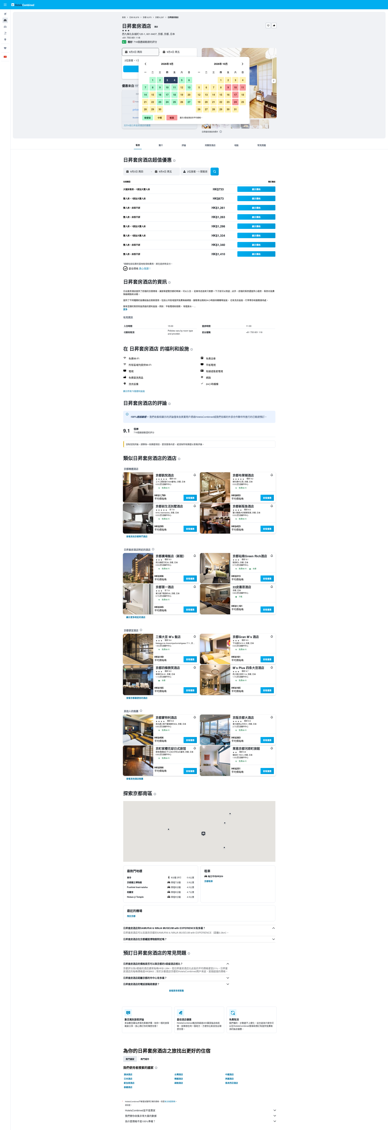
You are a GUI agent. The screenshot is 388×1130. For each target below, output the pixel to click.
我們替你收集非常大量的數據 (141, 1116)
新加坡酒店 (129, 1082)
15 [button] (152, 94)
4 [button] (174, 80)
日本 (131, 17)
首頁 (124, 17)
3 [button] (167, 80)
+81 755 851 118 (131, 37)
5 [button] (181, 80)
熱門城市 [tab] (145, 1058)
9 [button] (160, 87)
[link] (137, 536)
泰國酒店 (128, 1087)
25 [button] (174, 102)
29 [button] (152, 109)
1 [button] (152, 80)
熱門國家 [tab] (130, 1058)
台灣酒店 (178, 1074)
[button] (5, 4)
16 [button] (160, 94)
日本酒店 (128, 1078)
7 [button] (145, 87)
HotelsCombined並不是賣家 (140, 1110)
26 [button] (181, 102)
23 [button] (160, 102)
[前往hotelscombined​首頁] (23, 4)
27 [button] (189, 102)
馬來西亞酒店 (231, 1082)
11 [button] (174, 87)
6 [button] (189, 80)
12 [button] (181, 87)
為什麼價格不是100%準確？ (140, 1121)
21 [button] (145, 102)
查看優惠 (190, 497)
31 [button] (235, 109)
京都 (144, 17)
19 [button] (181, 94)
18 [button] (174, 94)
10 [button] (167, 87)
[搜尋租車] (5, 27)
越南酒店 (178, 1082)
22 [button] (152, 102)
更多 (125, 309)
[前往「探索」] (5, 39)
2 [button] (160, 80)
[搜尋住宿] (5, 20)
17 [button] (167, 94)
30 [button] (160, 109)
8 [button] (152, 87)
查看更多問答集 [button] (176, 990)
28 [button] (145, 109)
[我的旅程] (5, 48)
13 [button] (189, 87)
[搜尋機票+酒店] (5, 33)
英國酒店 (229, 1078)
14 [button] (145, 94)
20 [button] (189, 94)
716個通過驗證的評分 (145, 42)
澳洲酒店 (128, 1074)
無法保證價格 (169, 1101)
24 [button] (167, 102)
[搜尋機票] (5, 14)
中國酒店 (229, 1074)
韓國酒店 (178, 1078)
